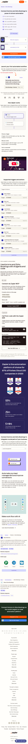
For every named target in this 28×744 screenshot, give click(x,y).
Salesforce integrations (14, 642)
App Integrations (12, 728)
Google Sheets (14, 658)
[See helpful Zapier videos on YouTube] (16, 723)
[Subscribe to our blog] (19, 723)
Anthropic (14, 524)
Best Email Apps (14, 707)
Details (21, 77)
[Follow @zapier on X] (14, 723)
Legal (12, 740)
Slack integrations (14, 640)
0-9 (2, 630)
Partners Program (20, 728)
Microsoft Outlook (14, 679)
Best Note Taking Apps (14, 711)
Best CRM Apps (14, 709)
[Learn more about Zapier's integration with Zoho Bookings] (2, 582)
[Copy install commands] (24, 329)
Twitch (14, 672)
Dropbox (14, 656)
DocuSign (14, 660)
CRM (14, 695)
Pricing (2, 726)
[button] (14, 57)
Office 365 (14, 664)
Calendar (14, 691)
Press (17, 726)
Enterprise (24, 726)
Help (12, 548)
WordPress (14, 662)
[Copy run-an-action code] (24, 337)
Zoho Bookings (8, 6)
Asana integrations (14, 648)
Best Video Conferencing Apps (14, 705)
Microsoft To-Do (14, 677)
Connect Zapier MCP (13, 306)
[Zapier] (4, 2)
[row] (7, 115)
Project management (14, 689)
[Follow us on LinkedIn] (12, 723)
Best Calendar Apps (14, 714)
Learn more (5, 548)
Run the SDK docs (13, 348)
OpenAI (9, 524)
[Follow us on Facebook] (9, 723)
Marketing (14, 697)
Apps (2, 535)
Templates (6, 728)
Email (14, 693)
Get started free (14, 53)
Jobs (21, 726)
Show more (14, 650)
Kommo (2, 6)
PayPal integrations (14, 646)
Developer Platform (12, 726)
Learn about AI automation (8, 527)
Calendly (14, 674)
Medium (14, 681)
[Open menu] (26, 2)
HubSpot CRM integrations (14, 644)
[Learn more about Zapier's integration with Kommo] (2, 537)
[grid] (7, 115)
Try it (19, 87)
